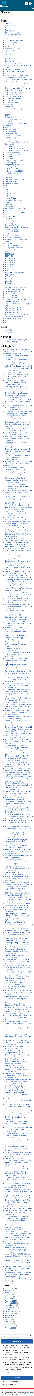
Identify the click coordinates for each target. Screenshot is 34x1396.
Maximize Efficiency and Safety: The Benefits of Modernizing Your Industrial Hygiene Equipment (18, 503)
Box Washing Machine (13, 48)
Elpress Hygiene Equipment (15, 121)
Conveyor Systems (11, 102)
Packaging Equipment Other (15, 208)
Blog (6, 38)
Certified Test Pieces (12, 69)
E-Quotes (8, 117)
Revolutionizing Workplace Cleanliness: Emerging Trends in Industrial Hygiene (16, 613)
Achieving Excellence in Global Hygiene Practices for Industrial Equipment (16, 1244)
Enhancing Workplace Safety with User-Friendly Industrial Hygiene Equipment (17, 835)
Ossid (7, 202)
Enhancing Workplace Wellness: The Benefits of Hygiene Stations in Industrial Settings (18, 408)
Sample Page (10, 221)
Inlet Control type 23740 (14, 158)
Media (7, 190)
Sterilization (9, 243)
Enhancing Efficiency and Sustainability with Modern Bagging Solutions (18, 1279)
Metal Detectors (11, 196)
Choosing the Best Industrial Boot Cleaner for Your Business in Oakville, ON (18, 567)
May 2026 (8, 1295)
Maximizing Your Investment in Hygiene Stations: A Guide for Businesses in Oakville (16, 889)
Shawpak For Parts (12, 225)
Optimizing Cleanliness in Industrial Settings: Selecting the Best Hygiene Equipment (18, 1268)
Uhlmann (8, 285)
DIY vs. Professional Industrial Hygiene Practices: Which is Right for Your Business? (19, 530)
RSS (22, 340)
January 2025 (10, 1328)
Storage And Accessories (14, 248)
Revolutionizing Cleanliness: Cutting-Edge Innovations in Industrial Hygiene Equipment (18, 804)
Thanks (7, 268)
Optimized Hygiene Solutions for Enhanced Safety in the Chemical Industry (17, 1094)
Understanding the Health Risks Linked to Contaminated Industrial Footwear (17, 764)
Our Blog (8, 204)
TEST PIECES (10, 258)
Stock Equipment (11, 246)
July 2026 (8, 1290)
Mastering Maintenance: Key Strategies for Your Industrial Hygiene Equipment (18, 868)
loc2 (6, 188)
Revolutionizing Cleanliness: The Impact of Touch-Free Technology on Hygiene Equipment (18, 588)
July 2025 (8, 1315)
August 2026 (9, 1288)
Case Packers (10, 59)
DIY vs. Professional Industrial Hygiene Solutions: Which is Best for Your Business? (19, 493)
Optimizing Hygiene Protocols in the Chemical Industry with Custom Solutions (18, 1212)
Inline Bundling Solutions (14, 161)
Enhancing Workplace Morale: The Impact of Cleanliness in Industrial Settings (17, 1202)
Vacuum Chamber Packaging (15, 287)
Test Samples (10, 260)
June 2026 (9, 1293)
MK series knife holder (13, 200)
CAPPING (8, 55)
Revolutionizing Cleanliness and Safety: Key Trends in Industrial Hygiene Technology (16, 383)
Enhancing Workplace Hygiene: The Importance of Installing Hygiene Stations (18, 1154)
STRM (7, 252)
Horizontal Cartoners (12, 146)
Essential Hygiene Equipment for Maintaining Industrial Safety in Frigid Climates (18, 1192)
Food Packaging (11, 134)
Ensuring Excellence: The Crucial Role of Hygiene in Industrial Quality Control (18, 723)
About (7, 24)
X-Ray (7, 320)
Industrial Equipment (13, 340)
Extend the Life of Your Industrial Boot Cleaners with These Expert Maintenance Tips (17, 961)
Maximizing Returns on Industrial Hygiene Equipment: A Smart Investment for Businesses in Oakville (18, 629)
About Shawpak (11, 26)
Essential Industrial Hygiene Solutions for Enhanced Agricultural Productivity (18, 1130)
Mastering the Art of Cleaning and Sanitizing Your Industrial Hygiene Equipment (17, 1042)
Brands (7, 53)
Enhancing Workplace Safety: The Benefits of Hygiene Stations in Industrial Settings (17, 524)
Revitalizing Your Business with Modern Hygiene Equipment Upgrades (16, 661)
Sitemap (8, 233)
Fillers (7, 127)
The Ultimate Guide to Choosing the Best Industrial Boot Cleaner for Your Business (18, 993)
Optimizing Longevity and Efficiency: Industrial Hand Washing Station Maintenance (18, 793)
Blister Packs (9, 36)
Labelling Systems (11, 181)
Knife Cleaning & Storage (14, 169)
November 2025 (11, 1307)
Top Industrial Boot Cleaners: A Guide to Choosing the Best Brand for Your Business (18, 822)
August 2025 (9, 1313)
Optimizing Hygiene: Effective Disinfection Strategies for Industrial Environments (18, 356)
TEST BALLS (9, 254)
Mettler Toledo (10, 198)
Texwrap (8, 266)
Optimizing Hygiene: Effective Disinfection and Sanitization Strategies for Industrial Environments (19, 922)
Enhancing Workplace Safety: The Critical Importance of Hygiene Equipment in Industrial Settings (17, 758)
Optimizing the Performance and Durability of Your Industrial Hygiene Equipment (18, 1076)
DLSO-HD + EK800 (12, 111)
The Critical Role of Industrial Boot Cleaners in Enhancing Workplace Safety (17, 424)
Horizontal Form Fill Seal (14, 148)
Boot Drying (9, 44)
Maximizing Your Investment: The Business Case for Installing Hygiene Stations (18, 810)
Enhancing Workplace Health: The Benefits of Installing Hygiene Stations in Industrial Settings (19, 816)
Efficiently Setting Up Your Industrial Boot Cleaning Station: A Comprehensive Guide (18, 370)
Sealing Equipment (12, 223)
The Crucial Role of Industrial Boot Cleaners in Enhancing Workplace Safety (17, 878)
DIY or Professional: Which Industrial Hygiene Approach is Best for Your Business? (18, 1017)
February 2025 (10, 1326)
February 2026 (10, 1301)
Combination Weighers (13, 98)
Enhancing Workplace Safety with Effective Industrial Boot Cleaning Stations (17, 654)
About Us (8, 28)
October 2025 (10, 1309)
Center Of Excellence (13, 63)
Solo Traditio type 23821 (13, 237)
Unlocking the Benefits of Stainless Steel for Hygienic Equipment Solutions (17, 1117)
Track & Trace (10, 270)
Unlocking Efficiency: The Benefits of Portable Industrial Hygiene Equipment (18, 557)
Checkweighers (10, 73)
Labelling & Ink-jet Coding (14, 179)
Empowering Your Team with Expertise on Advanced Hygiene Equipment (16, 486)
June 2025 (9, 1317)
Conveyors (9, 105)
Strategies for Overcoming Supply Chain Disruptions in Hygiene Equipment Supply (17, 1061)
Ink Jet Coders (10, 156)
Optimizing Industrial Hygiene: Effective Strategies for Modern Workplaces (16, 667)
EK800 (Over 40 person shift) (15, 119)
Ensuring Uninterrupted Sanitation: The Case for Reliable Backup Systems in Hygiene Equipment (18, 544)
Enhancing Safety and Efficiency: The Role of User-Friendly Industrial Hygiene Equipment (18, 779)
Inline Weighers (10, 163)
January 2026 (10, 1303)
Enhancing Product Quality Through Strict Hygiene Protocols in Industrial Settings (18, 623)
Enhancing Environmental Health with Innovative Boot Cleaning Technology (17, 1148)
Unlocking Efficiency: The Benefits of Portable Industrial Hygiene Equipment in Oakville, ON (18, 1185)
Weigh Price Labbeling (13, 318)
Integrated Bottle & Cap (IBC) (15, 165)
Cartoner (8, 57)
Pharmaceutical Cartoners (14, 210)
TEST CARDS (9, 256)
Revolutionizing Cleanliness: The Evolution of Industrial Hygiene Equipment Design (16, 480)
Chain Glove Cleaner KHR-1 (14, 71)
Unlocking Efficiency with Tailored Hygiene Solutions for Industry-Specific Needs (17, 457)
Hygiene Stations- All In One (15, 152)
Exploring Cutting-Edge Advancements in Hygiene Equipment (14, 648)
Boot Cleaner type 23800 (14, 40)
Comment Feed (10, 332)
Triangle (8, 283)
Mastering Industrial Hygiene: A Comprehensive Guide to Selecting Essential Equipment (17, 1173)
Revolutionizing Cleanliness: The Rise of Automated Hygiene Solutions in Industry (18, 673)
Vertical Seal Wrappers (13, 291)
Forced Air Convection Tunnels (16, 136)
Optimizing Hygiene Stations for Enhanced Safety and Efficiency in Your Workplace (17, 916)
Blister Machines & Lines (13, 34)
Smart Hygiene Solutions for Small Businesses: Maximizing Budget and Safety (18, 742)
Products (8, 219)
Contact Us (9, 100)
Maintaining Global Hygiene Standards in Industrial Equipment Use (17, 752)
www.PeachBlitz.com (23, 1394)
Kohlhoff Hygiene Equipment (15, 173)
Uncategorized (10, 342)
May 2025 (8, 1320)
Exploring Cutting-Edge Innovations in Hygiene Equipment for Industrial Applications (18, 945)
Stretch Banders (11, 250)
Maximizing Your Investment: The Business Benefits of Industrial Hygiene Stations (17, 712)
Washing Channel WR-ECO (15, 308)
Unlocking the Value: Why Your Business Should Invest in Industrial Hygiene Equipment (18, 594)
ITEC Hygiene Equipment (14, 167)
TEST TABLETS (10, 262)
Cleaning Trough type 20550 (15, 96)
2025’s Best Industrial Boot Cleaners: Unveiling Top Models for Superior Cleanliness (18, 968)
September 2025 (11, 1311)
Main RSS (8, 330)
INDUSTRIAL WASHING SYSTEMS (17, 154)
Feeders (8, 125)
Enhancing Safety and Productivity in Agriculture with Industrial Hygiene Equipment (18, 686)
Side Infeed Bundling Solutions (16, 227)
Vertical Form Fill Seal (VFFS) (15, 289)
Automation (9, 30)
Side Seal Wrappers (12, 229)
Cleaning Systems (11, 94)
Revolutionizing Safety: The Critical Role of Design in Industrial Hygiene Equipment (18, 851)
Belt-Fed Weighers (12, 32)
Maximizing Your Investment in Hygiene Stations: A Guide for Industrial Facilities (16, 841)
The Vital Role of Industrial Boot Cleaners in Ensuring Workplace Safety (16, 1250)
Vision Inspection (11, 293)
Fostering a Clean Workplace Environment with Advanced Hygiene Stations (18, 445)
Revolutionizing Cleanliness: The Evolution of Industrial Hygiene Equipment (16, 951)
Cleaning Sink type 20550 (14, 92)
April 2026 (8, 1297)
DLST (7, 113)
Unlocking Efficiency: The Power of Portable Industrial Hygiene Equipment (17, 986)
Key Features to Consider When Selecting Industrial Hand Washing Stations (17, 439)
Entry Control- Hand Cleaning (16, 123)
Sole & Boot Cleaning (12, 235)
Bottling (8, 46)
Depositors (9, 107)
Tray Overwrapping (12, 277)
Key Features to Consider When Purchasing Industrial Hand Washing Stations (18, 899)
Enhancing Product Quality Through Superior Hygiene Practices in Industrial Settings (18, 1136)
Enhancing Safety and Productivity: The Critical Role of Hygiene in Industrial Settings (17, 395)
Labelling (8, 177)
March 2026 (9, 1299)
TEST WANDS (10, 264)
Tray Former (9, 275)
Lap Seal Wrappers (11, 183)
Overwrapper (10, 206)
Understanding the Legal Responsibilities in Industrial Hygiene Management (18, 862)
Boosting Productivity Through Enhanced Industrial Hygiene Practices (16, 376)
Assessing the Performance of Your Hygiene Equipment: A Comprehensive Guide (17, 1227)
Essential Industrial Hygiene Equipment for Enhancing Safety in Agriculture (18, 513)
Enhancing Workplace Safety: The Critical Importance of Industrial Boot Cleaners (18, 607)
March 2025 (9, 1324)
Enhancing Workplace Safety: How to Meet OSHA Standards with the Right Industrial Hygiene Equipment (18, 1237)
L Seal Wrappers (11, 175)
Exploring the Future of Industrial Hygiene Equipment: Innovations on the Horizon (18, 451)
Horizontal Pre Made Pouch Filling (17, 150)
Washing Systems (11, 312)
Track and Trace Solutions (14, 273)
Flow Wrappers (10, 129)
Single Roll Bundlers (12, 231)
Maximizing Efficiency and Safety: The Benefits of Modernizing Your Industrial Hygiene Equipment (18, 582)
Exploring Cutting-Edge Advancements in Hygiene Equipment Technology (14, 468)
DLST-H (8, 115)
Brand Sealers (10, 51)
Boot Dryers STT (11, 42)
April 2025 (8, 1322)
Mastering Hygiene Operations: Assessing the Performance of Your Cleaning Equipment (17, 389)
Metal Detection (11, 194)
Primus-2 (8, 215)
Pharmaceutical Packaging (15, 212)
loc (6, 185)
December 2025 (11, 1305)
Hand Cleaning (10, 138)
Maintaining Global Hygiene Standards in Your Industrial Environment (15, 1221)
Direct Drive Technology (14, 109)
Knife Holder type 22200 (14, 171)
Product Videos (10, 217)
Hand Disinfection (11, 140)
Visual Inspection (11, 295)
